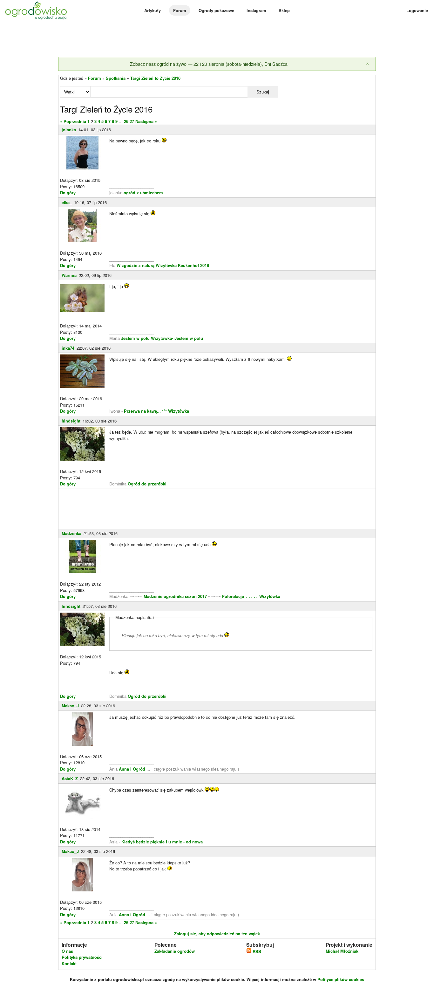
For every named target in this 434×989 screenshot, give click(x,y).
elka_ (67, 202)
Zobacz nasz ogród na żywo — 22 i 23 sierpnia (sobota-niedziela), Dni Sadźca (209, 63)
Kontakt (69, 963)
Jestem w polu (135, 338)
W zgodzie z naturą (135, 265)
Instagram (256, 10)
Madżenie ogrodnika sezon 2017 (176, 596)
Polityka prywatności (82, 957)
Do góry (68, 192)
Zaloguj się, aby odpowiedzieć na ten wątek (217, 934)
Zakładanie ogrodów (174, 951)
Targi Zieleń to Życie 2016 (155, 78)
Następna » (146, 121)
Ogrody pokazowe (216, 10)
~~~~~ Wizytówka (262, 596)
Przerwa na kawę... (142, 411)
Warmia (69, 275)
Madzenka (71, 533)
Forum (179, 10)
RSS (256, 951)
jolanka (69, 130)
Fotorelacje (233, 596)
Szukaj (262, 92)
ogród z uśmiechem (143, 192)
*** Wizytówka (175, 411)
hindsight (71, 421)
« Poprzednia (73, 121)
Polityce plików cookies (340, 979)
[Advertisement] (217, 39)
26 (126, 121)
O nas (67, 951)
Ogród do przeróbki (147, 484)
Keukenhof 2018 (193, 265)
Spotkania (115, 78)
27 (132, 121)
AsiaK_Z (70, 778)
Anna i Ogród (132, 769)
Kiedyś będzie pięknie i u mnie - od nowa (162, 842)
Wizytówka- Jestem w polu (177, 338)
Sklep (284, 10)
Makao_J (70, 706)
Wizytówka (166, 265)
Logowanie (417, 10)
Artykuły (152, 10)
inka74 (68, 348)
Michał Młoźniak (342, 951)
